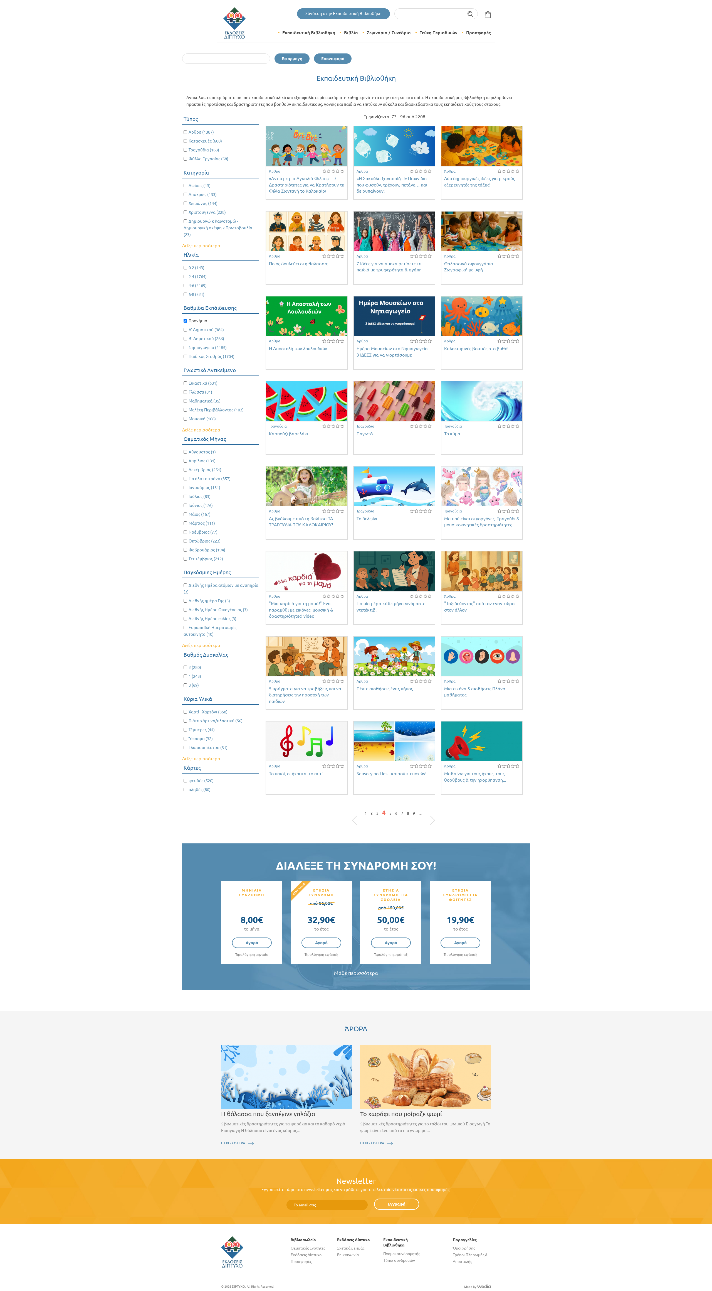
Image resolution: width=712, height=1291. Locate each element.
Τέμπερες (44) (202, 729)
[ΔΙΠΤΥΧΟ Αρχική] (232, 1251)
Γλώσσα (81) (200, 392)
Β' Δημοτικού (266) (206, 338)
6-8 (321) (196, 294)
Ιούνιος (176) (201, 505)
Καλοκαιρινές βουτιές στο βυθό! (476, 348)
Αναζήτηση (470, 14)
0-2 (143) (196, 267)
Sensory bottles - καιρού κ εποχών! (391, 773)
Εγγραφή (397, 1204)
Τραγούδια (278, 426)
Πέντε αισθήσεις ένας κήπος (385, 688)
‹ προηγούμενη (361, 814)
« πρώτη (357, 814)
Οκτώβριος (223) (205, 541)
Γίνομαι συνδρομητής (401, 1253)
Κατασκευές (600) (205, 141)
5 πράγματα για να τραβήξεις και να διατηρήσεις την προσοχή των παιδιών (305, 695)
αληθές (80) (200, 789)
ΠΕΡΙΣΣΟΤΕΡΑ (233, 1143)
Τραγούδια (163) (204, 150)
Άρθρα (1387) (201, 132)
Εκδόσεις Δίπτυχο (306, 1255)
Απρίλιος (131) (202, 460)
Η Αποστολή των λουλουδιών (298, 348)
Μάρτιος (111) (202, 523)
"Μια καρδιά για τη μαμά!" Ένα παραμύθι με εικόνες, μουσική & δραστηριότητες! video (301, 609)
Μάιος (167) (200, 514)
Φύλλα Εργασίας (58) (208, 158)
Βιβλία (351, 32)
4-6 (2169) (198, 285)
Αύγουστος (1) (202, 452)
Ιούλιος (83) (200, 496)
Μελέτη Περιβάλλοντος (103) (216, 410)
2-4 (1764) (198, 276)
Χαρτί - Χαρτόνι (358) (208, 712)
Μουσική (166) (202, 418)
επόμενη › (426, 814)
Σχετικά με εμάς (350, 1248)
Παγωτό (365, 433)
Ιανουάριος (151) (204, 487)
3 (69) (194, 685)
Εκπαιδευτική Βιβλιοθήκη (308, 32)
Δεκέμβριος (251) (205, 469)
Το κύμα (452, 433)
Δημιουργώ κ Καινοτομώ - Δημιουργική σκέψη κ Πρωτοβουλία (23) (218, 228)
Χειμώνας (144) (203, 203)
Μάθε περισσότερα (356, 973)
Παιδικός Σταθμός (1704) (211, 356)
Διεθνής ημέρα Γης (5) (209, 600)
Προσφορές (478, 32)
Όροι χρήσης (464, 1248)
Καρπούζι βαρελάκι (288, 433)
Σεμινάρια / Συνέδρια (389, 32)
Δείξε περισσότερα (201, 245)
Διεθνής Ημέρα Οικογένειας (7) (218, 609)
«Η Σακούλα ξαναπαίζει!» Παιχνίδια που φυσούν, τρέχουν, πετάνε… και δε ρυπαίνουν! (392, 184)
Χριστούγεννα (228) (207, 212)
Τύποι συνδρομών (399, 1260)
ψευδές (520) (201, 780)
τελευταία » (429, 814)
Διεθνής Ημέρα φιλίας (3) (212, 618)
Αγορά (252, 942)
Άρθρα (274, 171)
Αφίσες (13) (200, 185)
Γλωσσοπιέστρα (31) (208, 747)
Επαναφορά (332, 58)
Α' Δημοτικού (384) (206, 329)
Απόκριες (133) (203, 194)
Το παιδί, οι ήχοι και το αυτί (296, 773)
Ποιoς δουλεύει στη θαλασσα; (298, 263)
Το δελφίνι (367, 518)
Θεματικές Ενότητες (308, 1248)
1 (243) (195, 676)
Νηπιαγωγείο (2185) (208, 347)
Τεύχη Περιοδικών (438, 32)
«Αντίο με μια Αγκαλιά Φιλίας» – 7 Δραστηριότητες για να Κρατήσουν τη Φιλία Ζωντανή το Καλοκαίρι (306, 184)
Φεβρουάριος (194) (207, 550)
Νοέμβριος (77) (203, 532)
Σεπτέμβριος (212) (206, 558)
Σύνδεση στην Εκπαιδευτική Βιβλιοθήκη (343, 13)
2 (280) (195, 667)
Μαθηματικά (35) (205, 401)
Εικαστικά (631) (203, 383)
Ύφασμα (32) (201, 738)
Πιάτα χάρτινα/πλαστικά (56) (216, 720)
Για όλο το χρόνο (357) (210, 478)
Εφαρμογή (292, 58)
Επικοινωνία (348, 1255)
